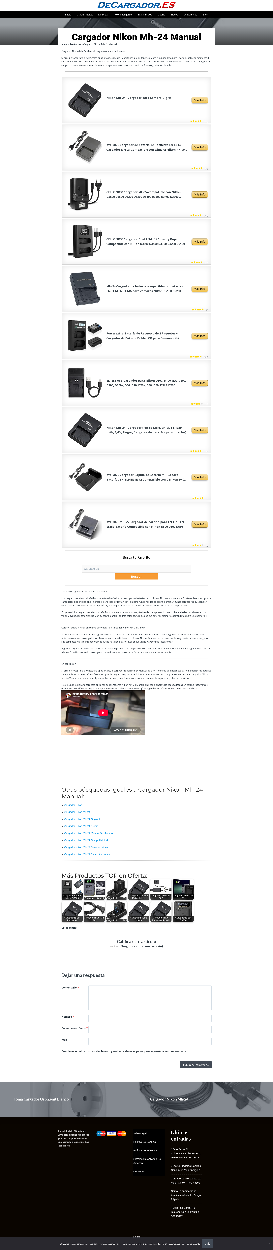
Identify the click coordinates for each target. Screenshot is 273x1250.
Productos (75, 44)
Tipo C (174, 14)
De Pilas (103, 14)
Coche (161, 14)
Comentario (70, 987)
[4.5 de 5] (201, 262)
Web (64, 1039)
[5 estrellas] (118, 946)
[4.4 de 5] (200, 215)
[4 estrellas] (116, 946)
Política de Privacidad (145, 1150)
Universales (190, 14)
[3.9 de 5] (202, 545)
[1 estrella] (111, 946)
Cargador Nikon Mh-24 (169, 1099)
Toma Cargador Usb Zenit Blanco (41, 1099)
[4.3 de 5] (201, 168)
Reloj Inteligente (122, 14)
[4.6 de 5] (200, 121)
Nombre (67, 1016)
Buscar (136, 576)
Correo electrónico (74, 1028)
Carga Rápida (85, 14)
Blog (205, 14)
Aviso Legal (140, 1133)
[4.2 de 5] (201, 403)
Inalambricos (144, 14)
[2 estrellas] (113, 946)
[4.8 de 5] (200, 451)
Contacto (138, 1171)
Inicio (68, 14)
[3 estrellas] (114, 946)
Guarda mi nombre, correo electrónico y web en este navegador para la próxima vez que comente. (124, 1051)
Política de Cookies (144, 1142)
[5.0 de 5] (202, 309)
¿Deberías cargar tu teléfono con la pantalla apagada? (185, 1211)
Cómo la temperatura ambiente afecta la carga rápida (186, 1195)
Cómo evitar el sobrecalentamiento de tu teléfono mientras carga (186, 1153)
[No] (269, 1243)
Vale (207, 1243)
